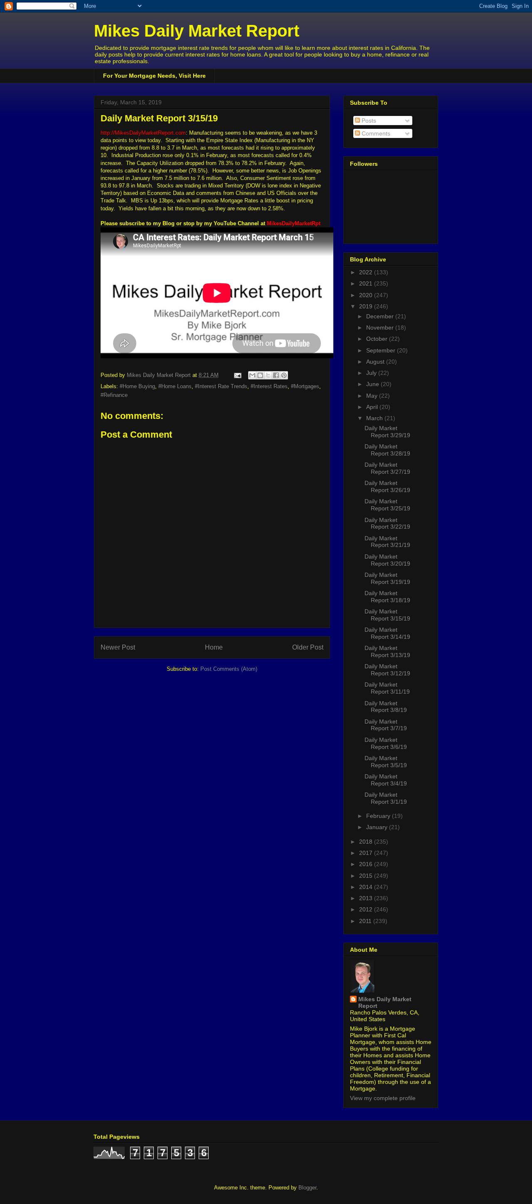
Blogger (307, 1187)
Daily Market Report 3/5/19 (386, 761)
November (380, 327)
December (380, 316)
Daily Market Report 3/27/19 (387, 468)
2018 (366, 841)
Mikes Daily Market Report (196, 31)
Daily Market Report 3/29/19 (387, 431)
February (379, 816)
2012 (366, 909)
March (375, 418)
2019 (366, 306)
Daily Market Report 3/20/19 (387, 560)
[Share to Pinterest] (284, 375)
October (377, 338)
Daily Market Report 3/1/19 (386, 798)
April (372, 407)
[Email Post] (237, 375)
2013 (366, 898)
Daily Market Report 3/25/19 (387, 505)
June (373, 384)
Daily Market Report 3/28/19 (387, 450)
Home (214, 647)
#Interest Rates (269, 386)
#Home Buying (137, 386)
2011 (366, 921)
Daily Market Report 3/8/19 (386, 707)
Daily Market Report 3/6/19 (386, 743)
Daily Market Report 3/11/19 (387, 688)
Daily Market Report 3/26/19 (387, 486)
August (376, 361)
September (381, 350)
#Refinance (114, 395)
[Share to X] (268, 375)
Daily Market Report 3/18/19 (387, 596)
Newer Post (118, 647)
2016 (366, 864)
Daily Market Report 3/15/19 (387, 615)
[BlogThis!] (260, 375)
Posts (368, 120)
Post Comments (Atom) (228, 669)
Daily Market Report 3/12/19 (387, 670)
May (372, 395)
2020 (366, 295)
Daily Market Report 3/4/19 (386, 780)
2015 (366, 875)
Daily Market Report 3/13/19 (387, 651)
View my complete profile (383, 1098)
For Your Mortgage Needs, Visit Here (154, 75)
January (377, 827)
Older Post (307, 647)
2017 (366, 852)
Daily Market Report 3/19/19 (387, 578)
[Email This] (252, 375)
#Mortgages (305, 386)
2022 (366, 272)
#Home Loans (175, 386)
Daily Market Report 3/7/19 (386, 725)
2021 (366, 283)
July (372, 372)
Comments (375, 133)
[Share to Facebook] (276, 375)
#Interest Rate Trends (221, 386)
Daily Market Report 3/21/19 (387, 542)
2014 (366, 887)
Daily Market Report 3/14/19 (387, 633)
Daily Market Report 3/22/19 (387, 523)
